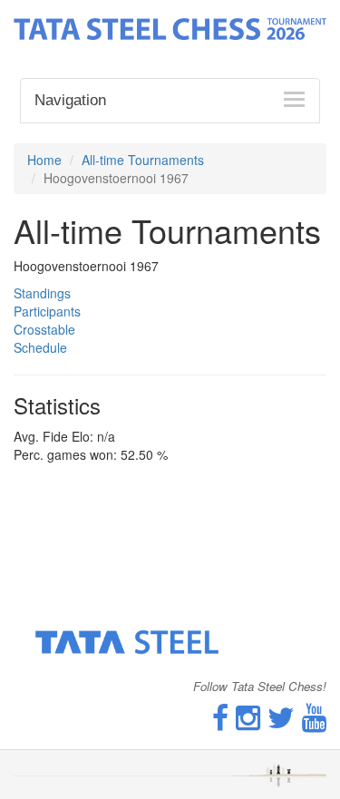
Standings (42, 293)
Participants (47, 311)
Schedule (40, 347)
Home (44, 160)
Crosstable (44, 329)
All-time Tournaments (143, 160)
